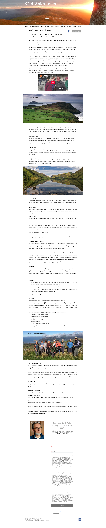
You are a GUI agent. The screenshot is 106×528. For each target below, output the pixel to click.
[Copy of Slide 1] (54, 193)
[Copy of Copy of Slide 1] (56, 193)
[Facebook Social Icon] (69, 31)
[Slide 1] (49, 193)
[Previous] (25, 108)
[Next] (81, 108)
